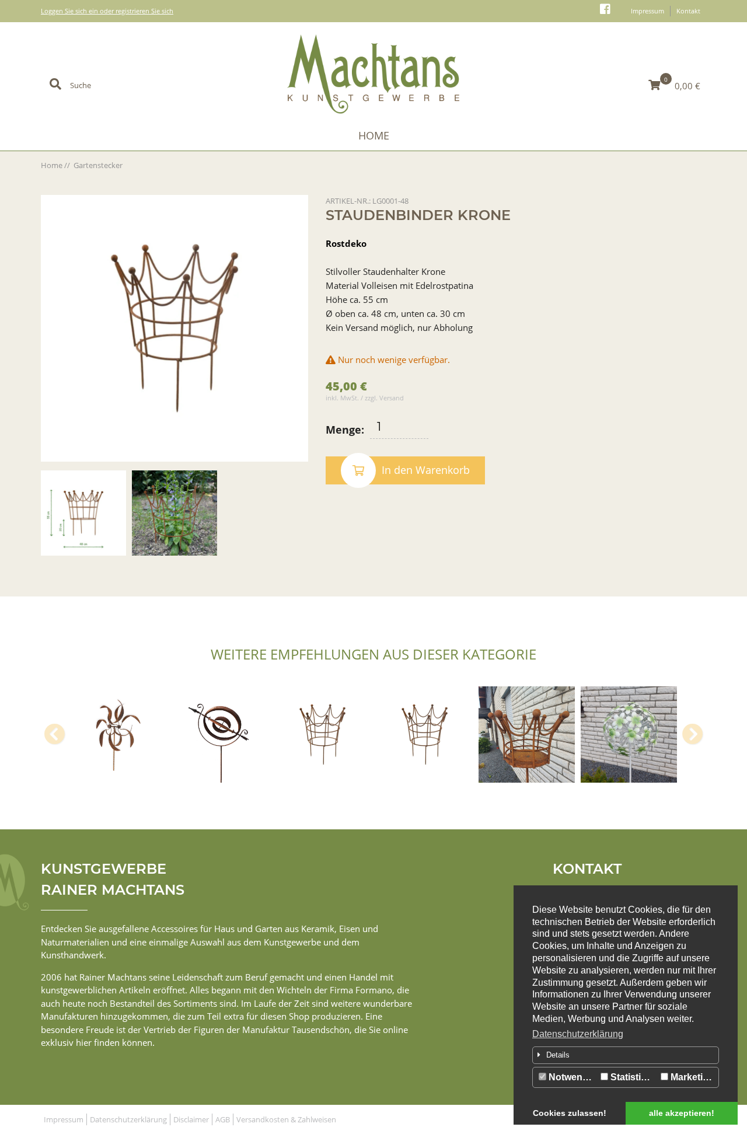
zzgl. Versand (384, 397)
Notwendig (571, 1077)
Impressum (647, 10)
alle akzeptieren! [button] (681, 1113)
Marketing (691, 1077)
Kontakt (688, 10)
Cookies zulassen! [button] (569, 1113)
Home (373, 135)
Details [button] (558, 1055)
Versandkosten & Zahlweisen (286, 1119)
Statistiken (632, 1077)
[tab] (625, 1055)
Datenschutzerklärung (577, 1034)
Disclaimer (191, 1119)
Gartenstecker (98, 165)
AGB (222, 1119)
